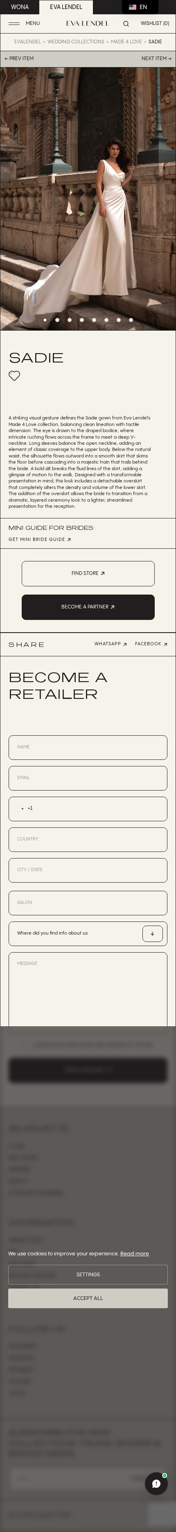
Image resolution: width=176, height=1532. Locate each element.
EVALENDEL (27, 42)
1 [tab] (45, 320)
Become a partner (84, 607)
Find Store (85, 573)
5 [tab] (94, 320)
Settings (88, 1274)
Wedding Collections (75, 42)
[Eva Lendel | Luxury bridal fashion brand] (88, 23)
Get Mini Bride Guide (37, 540)
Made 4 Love (126, 42)
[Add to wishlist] (14, 375)
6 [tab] (106, 320)
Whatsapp (108, 644)
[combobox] (20, 809)
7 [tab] (119, 320)
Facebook (148, 644)
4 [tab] (82, 320)
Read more (134, 1254)
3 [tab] (70, 320)
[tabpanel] (88, 199)
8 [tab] (131, 320)
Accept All (88, 1298)
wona (20, 7)
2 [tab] (57, 320)
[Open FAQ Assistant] (156, 1483)
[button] (25, 24)
